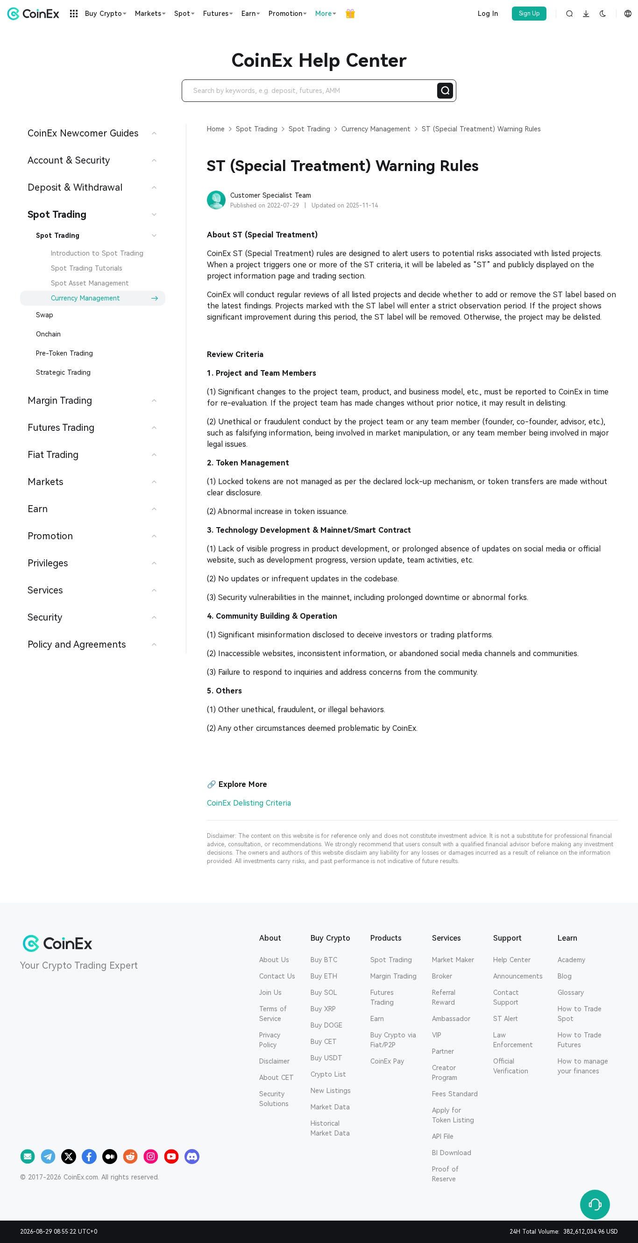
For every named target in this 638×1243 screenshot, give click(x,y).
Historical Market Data (330, 1128)
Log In (488, 13)
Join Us (270, 992)
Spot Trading (391, 960)
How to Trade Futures (580, 1040)
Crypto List (328, 1074)
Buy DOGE (326, 1025)
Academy (571, 960)
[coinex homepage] (35, 13)
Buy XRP (323, 1009)
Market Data (330, 1107)
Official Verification (510, 1066)
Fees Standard (455, 1094)
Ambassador (451, 1018)
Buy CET (324, 1041)
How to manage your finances (583, 1066)
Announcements (518, 976)
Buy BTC (324, 960)
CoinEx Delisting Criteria (249, 803)
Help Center (512, 960)
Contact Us (277, 976)
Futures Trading (382, 997)
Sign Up (529, 13)
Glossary (571, 992)
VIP (436, 1035)
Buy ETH (324, 976)
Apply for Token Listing (453, 1115)
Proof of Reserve (445, 1174)
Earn (377, 1018)
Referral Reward (443, 997)
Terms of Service (273, 1013)
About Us (274, 960)
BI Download (451, 1153)
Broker (442, 976)
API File (443, 1136)
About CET (276, 1077)
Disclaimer (274, 1061)
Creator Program (444, 1072)
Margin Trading (393, 976)
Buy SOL (324, 992)
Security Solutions (274, 1098)
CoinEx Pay (387, 1061)
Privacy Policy (269, 1040)
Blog (565, 976)
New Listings (331, 1090)
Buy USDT (326, 1058)
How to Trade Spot (580, 1013)
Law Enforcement (513, 1040)
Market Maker (453, 960)
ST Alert (505, 1018)
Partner (443, 1051)
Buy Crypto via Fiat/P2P (393, 1040)
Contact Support (506, 997)
